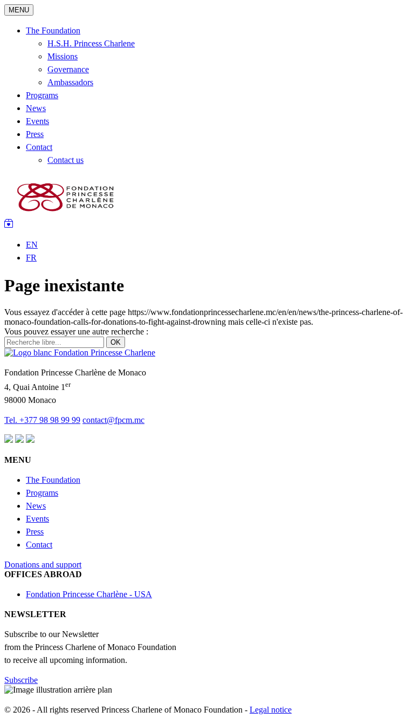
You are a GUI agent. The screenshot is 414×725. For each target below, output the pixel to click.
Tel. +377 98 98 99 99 (42, 420)
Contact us (65, 160)
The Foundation (53, 30)
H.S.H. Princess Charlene (91, 43)
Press (35, 134)
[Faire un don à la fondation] (8, 224)
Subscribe (21, 680)
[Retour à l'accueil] (79, 352)
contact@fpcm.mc (113, 420)
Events (37, 121)
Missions (62, 56)
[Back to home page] (66, 213)
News (36, 108)
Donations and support (42, 564)
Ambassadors (70, 82)
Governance (68, 69)
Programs (42, 95)
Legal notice (271, 709)
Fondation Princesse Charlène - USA (89, 594)
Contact (39, 147)
